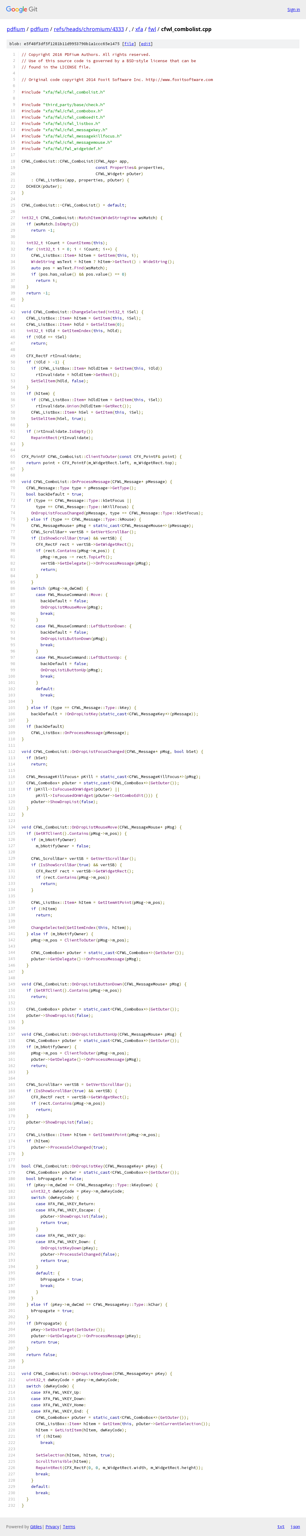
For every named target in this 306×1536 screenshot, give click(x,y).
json (295, 1526)
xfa (139, 29)
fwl (152, 29)
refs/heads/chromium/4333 (89, 29)
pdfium (16, 29)
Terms (69, 1526)
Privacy (52, 1526)
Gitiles (36, 1526)
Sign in (293, 9)
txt (280, 1526)
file (129, 43)
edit (146, 43)
